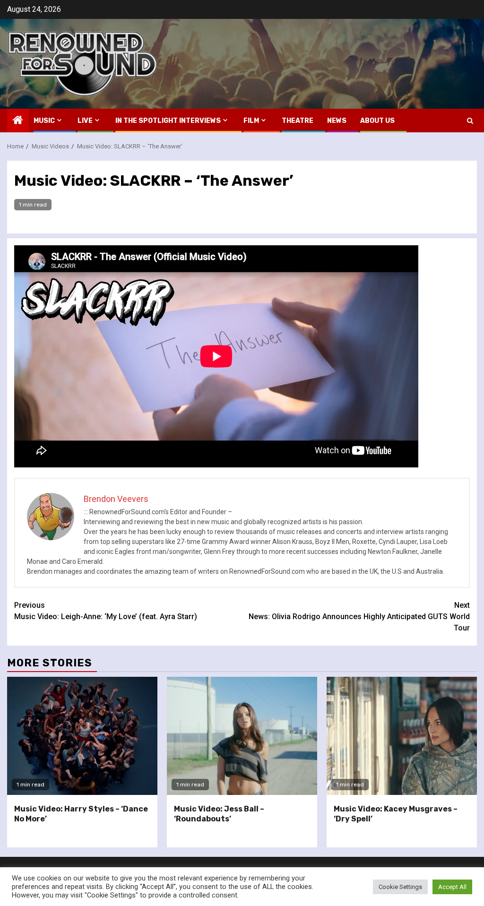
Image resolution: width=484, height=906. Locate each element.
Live (85, 121)
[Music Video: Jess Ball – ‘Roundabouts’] (242, 736)
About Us (377, 121)
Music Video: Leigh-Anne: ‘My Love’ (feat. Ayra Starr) (105, 611)
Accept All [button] (452, 886)
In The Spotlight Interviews (168, 121)
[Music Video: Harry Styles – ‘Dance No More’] (82, 736)
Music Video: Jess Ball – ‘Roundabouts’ (219, 813)
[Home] (18, 121)
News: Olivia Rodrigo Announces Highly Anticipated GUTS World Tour (359, 616)
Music (44, 121)
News (336, 121)
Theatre (297, 121)
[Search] (470, 121)
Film (251, 121)
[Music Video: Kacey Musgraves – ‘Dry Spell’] (402, 736)
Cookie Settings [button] (400, 886)
